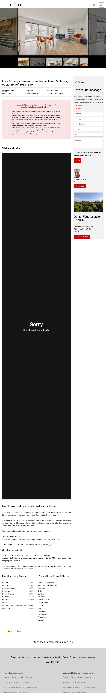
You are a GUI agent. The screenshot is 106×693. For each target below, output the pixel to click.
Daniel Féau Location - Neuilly (88, 218)
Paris (14, 677)
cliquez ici (15, 113)
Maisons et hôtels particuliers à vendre (79, 672)
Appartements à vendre (14, 672)
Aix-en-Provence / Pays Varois (14, 687)
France (6, 677)
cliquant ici (37, 134)
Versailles (17, 682)
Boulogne (29, 677)
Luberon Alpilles (31, 687)
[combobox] (88, 114)
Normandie (25, 682)
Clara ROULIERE (80, 179)
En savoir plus (78, 108)
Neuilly (21, 677)
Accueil (13, 5)
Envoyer (77, 160)
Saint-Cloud (8, 682)
